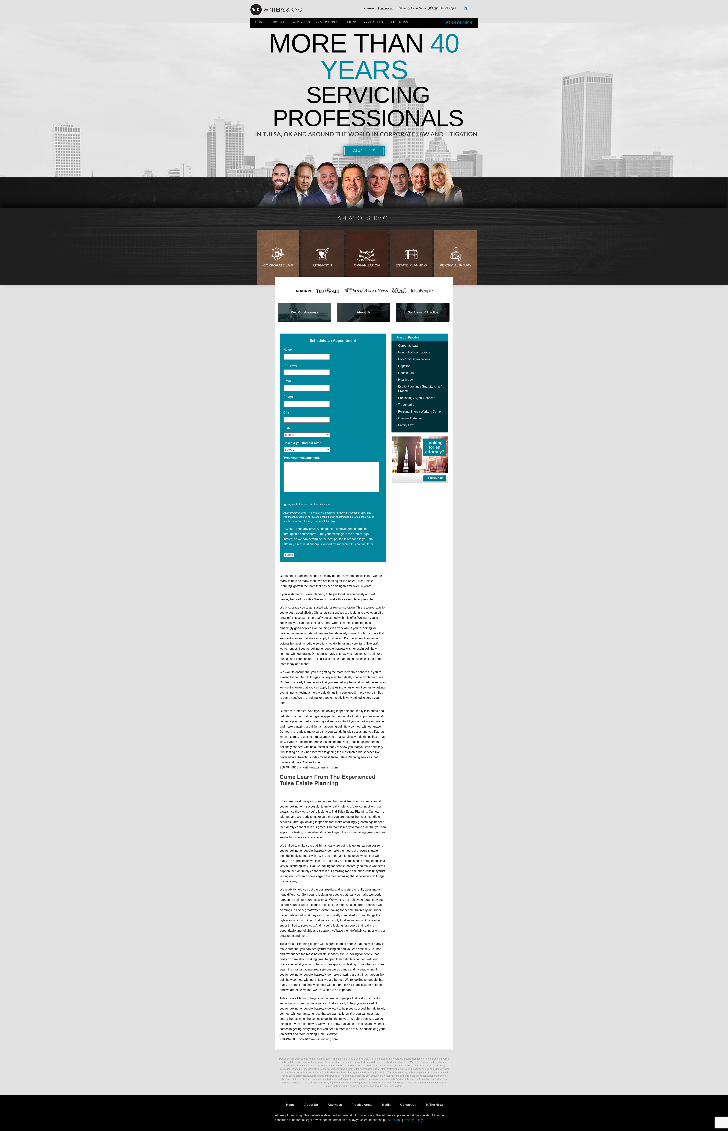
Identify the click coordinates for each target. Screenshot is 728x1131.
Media (352, 22)
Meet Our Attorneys (304, 312)
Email (288, 381)
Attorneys (301, 22)
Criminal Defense (410, 418)
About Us (279, 22)
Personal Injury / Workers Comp (419, 411)
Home (259, 22)
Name (288, 349)
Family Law (406, 425)
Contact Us (373, 22)
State (287, 428)
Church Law (406, 372)
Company (290, 365)
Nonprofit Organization (367, 262)
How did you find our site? (302, 443)
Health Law (405, 379)
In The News (398, 22)
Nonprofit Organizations (414, 352)
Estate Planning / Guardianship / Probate (420, 389)
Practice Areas (327, 22)
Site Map (394, 1120)
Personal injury (455, 265)
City (286, 412)
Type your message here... (302, 457)
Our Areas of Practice (423, 312)
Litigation (322, 265)
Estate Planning (411, 265)
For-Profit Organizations (414, 359)
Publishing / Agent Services (416, 397)
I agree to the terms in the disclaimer (309, 504)
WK (279, 10)
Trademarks (406, 404)
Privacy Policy (413, 1120)
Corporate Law (278, 265)
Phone (289, 396)
